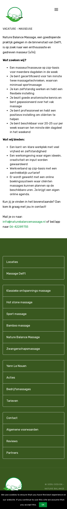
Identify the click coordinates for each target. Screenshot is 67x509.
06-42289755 (18, 226)
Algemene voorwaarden (22, 429)
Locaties (12, 262)
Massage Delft (16, 273)
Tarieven (12, 400)
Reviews (12, 441)
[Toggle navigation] (56, 9)
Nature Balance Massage (23, 337)
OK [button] (43, 504)
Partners (12, 452)
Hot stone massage (19, 302)
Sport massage (16, 314)
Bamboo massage (18, 325)
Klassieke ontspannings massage (28, 290)
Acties (10, 377)
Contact (12, 418)
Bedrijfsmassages (18, 389)
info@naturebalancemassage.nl (24, 221)
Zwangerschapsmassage (23, 348)
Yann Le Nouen (16, 366)
